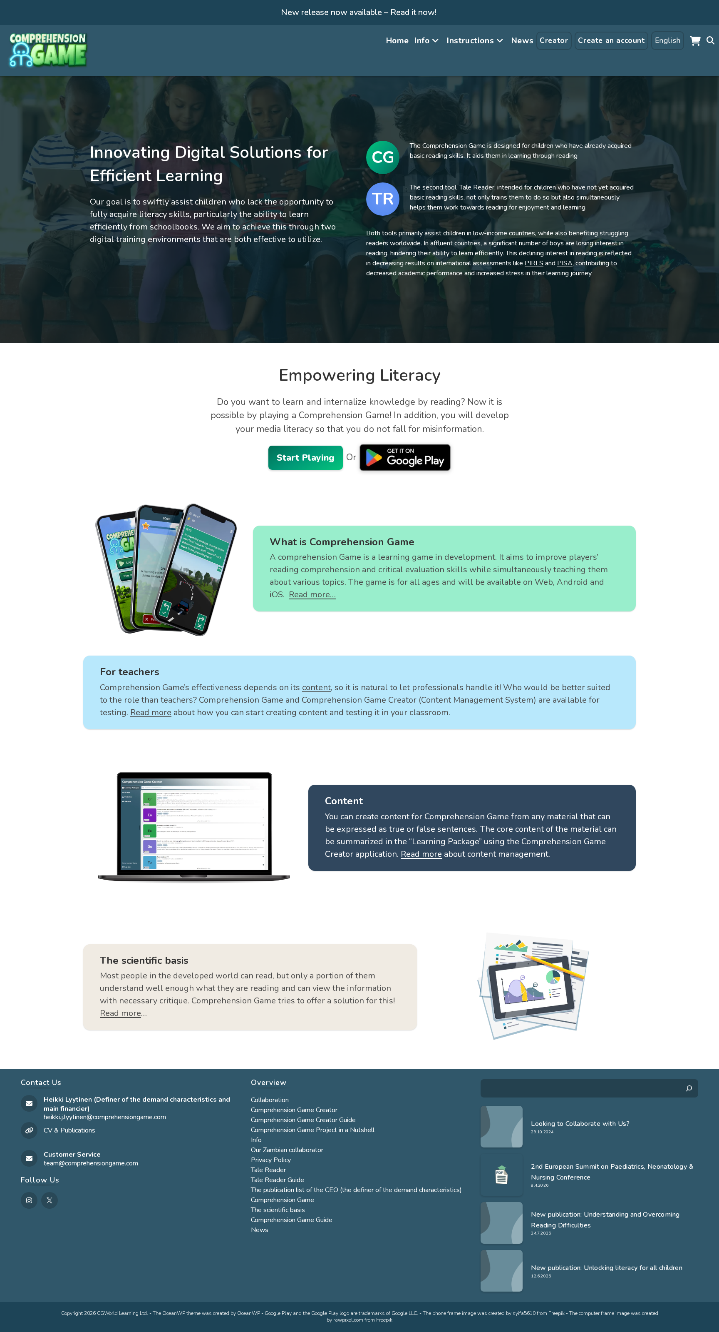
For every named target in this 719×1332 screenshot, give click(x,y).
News (259, 1230)
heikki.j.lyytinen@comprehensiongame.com (105, 1117)
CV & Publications (69, 1130)
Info (256, 1140)
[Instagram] (29, 1200)
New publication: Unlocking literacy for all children (606, 1267)
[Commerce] (695, 40)
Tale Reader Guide (277, 1180)
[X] (49, 1200)
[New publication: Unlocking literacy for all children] (501, 1271)
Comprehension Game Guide (291, 1220)
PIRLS (534, 263)
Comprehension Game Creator (294, 1110)
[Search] (689, 1088)
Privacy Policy (271, 1160)
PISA (565, 263)
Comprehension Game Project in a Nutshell (312, 1130)
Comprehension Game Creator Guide (303, 1120)
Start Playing (306, 457)
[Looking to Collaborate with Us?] (501, 1126)
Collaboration (270, 1100)
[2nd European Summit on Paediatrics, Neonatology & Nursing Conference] (501, 1174)
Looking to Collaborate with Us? (580, 1123)
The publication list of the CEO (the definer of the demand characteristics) (356, 1190)
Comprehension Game (282, 1200)
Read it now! (413, 12)
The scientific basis (278, 1210)
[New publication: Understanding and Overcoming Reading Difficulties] (501, 1223)
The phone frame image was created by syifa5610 (479, 1313)
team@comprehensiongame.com (91, 1163)
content (316, 687)
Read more (150, 712)
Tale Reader (268, 1170)
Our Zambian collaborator (287, 1150)
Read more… (312, 594)
